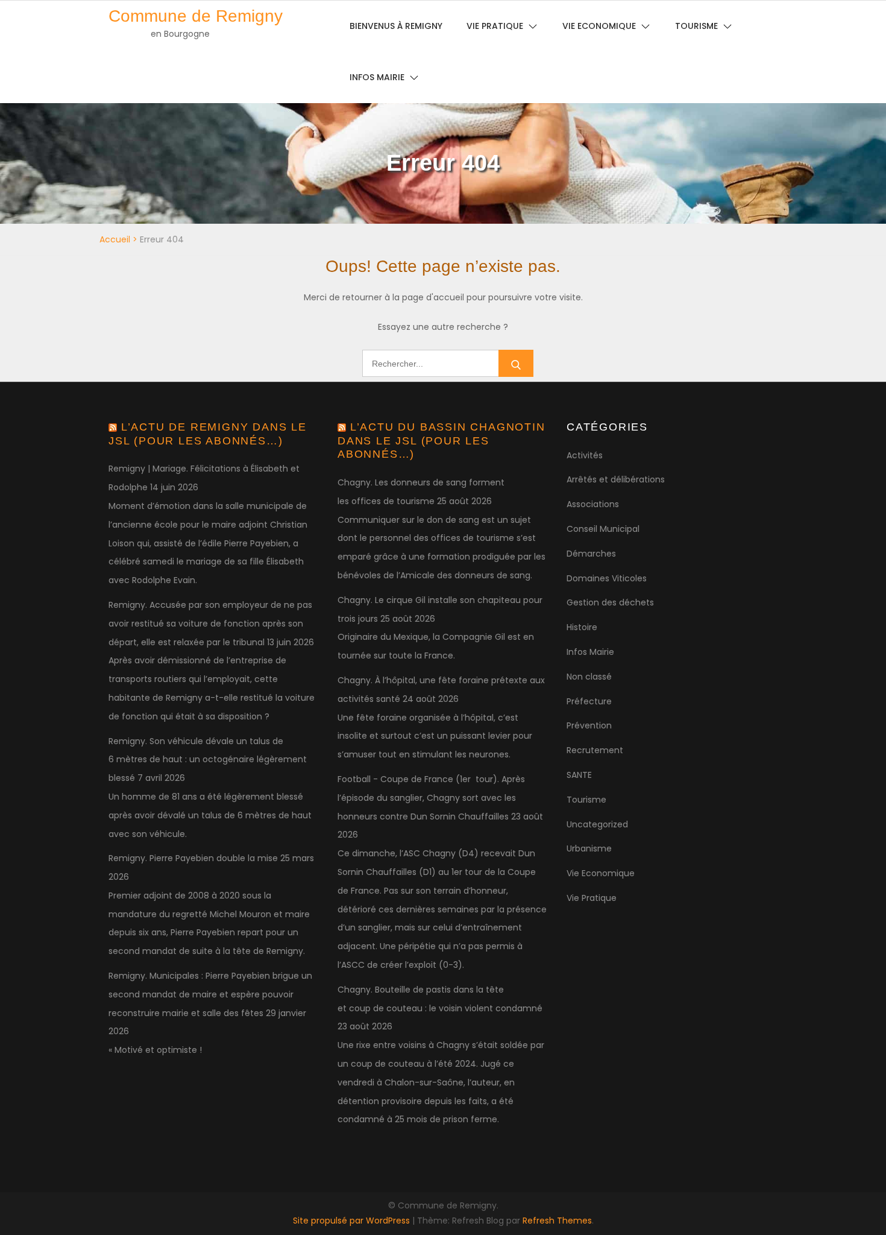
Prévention (589, 725)
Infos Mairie (377, 77)
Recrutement (595, 750)
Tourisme (586, 800)
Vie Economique (601, 873)
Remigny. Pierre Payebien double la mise (193, 858)
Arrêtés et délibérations (616, 479)
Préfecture (589, 701)
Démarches (591, 554)
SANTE (579, 775)
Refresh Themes (557, 1220)
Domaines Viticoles (607, 578)
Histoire (582, 627)
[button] (860, 17)
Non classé (589, 677)
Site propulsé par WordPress (352, 1220)
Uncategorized (597, 824)
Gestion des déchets (610, 602)
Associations (593, 504)
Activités (585, 455)
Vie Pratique (592, 898)
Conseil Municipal (603, 529)
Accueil (114, 239)
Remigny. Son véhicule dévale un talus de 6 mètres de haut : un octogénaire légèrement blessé (207, 760)
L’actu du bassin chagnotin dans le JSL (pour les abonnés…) (441, 440)
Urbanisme (589, 848)
